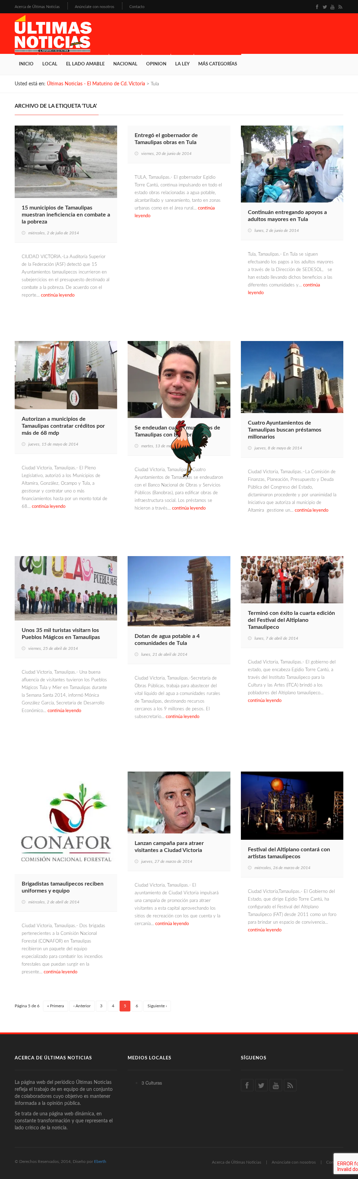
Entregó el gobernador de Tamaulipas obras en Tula (166, 139)
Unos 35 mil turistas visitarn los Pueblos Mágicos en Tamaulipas (61, 633)
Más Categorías (217, 64)
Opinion (156, 64)
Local (49, 64)
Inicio (26, 64)
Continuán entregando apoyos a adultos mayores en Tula (287, 215)
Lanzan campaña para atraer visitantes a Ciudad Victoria (169, 846)
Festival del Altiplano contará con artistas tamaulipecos (289, 853)
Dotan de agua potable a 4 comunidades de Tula (167, 639)
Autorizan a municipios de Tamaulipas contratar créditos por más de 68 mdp (63, 426)
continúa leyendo (57, 295)
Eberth (100, 1161)
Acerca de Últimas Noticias (37, 7)
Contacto (136, 7)
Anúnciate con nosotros (94, 7)
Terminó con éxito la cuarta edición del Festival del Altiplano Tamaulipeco (291, 620)
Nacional (125, 64)
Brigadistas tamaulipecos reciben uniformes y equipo (62, 887)
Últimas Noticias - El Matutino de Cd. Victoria (96, 83)
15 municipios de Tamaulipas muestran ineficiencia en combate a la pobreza (66, 215)
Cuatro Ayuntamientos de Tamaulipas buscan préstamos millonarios (284, 430)
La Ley (182, 64)
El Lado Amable (85, 64)
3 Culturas (152, 1082)
